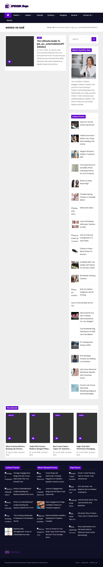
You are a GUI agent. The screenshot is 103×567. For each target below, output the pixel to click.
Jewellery (11, 415)
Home (49, 27)
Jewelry (28, 15)
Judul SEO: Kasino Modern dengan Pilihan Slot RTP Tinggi (39, 448)
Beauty (9, 20)
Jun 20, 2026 (60, 452)
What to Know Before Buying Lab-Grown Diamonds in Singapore (16, 448)
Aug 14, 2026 (13, 452)
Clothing (50, 15)
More (39, 37)
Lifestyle (40, 15)
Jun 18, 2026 (83, 452)
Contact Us (87, 15)
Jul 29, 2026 (36, 452)
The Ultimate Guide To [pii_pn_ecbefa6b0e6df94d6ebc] (50, 44)
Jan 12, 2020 (43, 50)
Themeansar (43, 563)
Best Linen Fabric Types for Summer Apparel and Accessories (61, 450)
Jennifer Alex (55, 50)
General (74, 15)
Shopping (63, 15)
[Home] (8, 15)
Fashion (16, 15)
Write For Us (93, 563)
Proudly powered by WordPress (15, 563)
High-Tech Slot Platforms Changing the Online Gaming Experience (86, 450)
